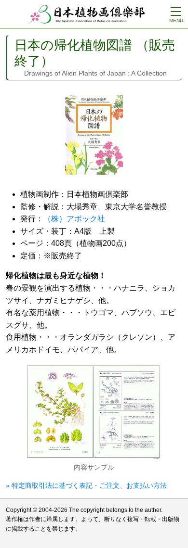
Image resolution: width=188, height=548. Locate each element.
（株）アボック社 (74, 219)
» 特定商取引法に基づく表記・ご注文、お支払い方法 (86, 485)
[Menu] (176, 12)
